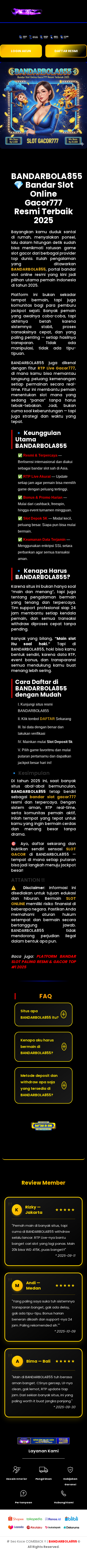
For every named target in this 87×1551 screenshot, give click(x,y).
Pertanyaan (23, 1502)
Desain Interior (16, 1479)
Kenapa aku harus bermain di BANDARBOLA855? (37, 1047)
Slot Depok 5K (35, 518)
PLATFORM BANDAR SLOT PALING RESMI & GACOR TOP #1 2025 (43, 962)
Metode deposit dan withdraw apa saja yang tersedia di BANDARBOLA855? (39, 1085)
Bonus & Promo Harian (42, 497)
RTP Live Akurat (37, 476)
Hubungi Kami (63, 1502)
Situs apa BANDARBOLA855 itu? (40, 1014)
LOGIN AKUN (21, 51)
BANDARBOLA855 (63, 1541)
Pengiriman (43, 1479)
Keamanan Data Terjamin (44, 539)
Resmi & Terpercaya (40, 455)
